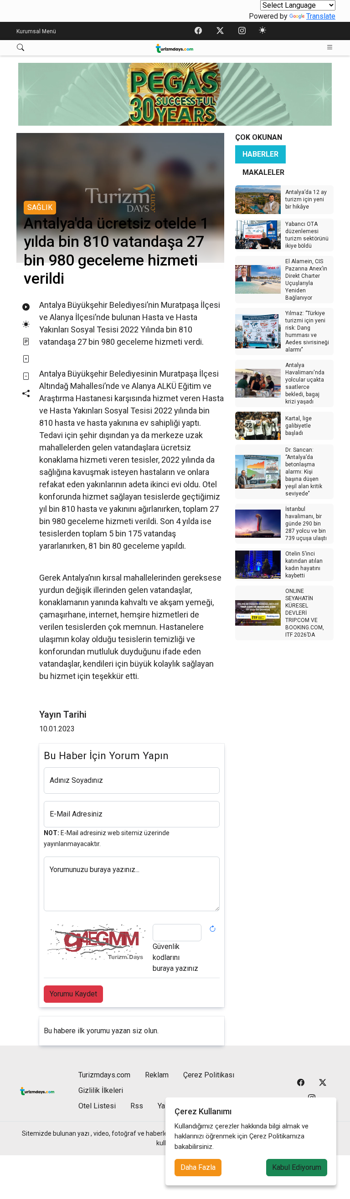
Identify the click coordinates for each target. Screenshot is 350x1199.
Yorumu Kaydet (73, 994)
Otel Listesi (97, 1106)
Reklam (157, 1075)
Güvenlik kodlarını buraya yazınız (175, 957)
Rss (136, 1106)
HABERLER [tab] (260, 154)
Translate (320, 16)
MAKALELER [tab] (263, 172)
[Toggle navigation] (330, 47)
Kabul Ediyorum (296, 1167)
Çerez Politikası (208, 1075)
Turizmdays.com (104, 1075)
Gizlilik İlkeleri (100, 1090)
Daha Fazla (198, 1167)
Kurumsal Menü (36, 31)
